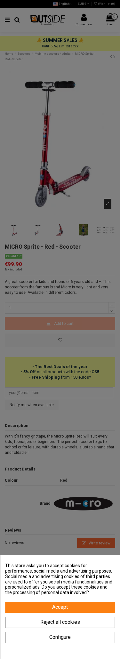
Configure (60, 637)
